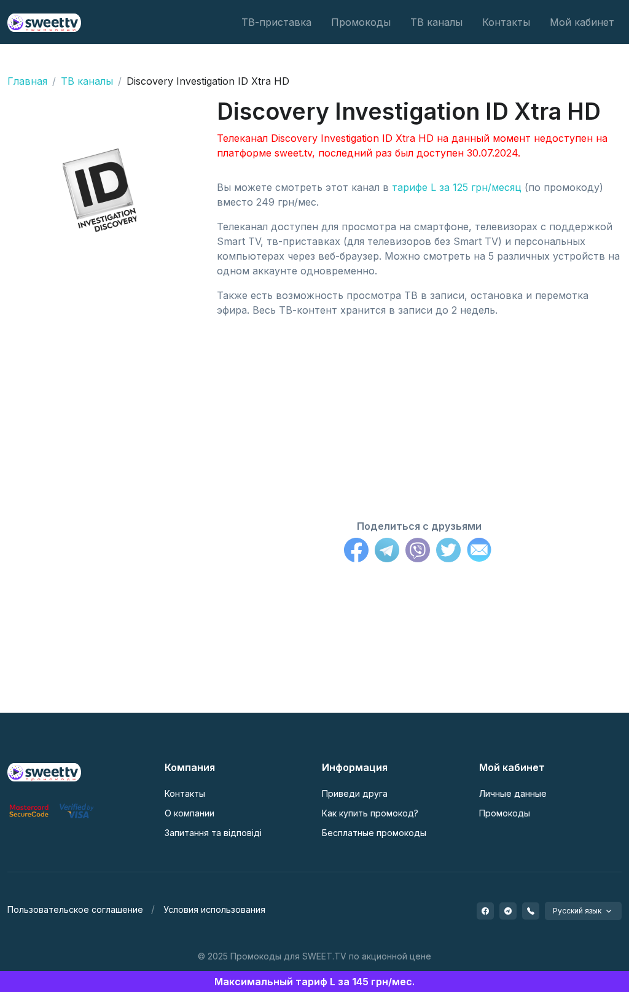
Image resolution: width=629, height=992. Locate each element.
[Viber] (417, 552)
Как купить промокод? (370, 813)
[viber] (530, 911)
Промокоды (361, 22)
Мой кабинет (582, 22)
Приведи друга (355, 793)
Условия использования (214, 909)
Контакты (506, 22)
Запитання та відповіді (213, 832)
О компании (189, 813)
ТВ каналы (436, 22)
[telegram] (508, 911)
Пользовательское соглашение (75, 909)
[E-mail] (479, 552)
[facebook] (485, 911)
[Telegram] (387, 552)
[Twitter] (448, 552)
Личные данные (513, 793)
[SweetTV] (44, 21)
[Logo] (44, 771)
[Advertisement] (419, 413)
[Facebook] (356, 552)
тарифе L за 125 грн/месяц (457, 187)
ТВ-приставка (276, 22)
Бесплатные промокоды (374, 832)
